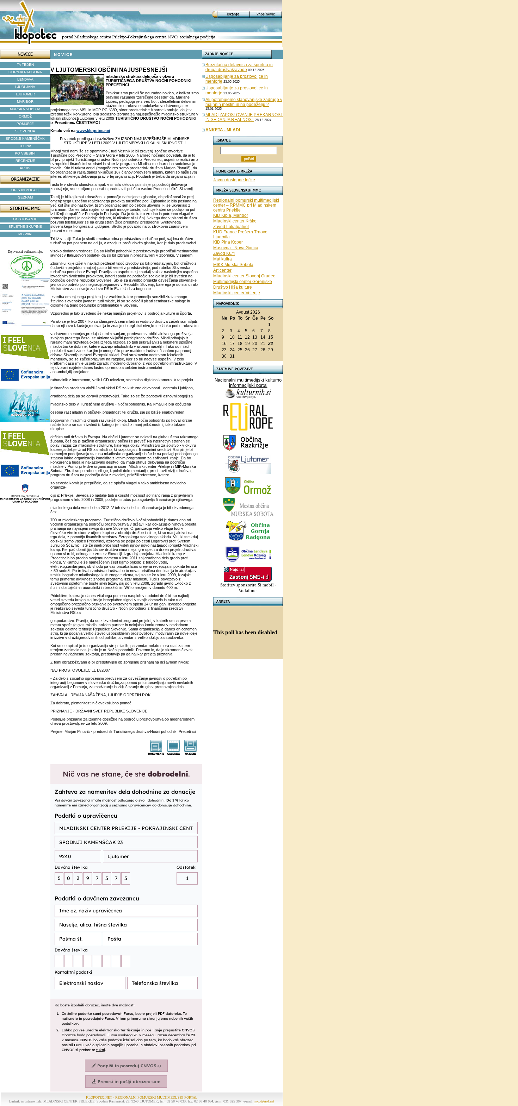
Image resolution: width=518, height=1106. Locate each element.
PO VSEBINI (25, 153)
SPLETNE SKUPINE (25, 226)
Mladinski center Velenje (236, 292)
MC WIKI (25, 234)
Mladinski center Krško (235, 221)
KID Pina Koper (228, 242)
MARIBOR (25, 101)
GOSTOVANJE (25, 219)
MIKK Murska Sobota (233, 264)
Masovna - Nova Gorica (235, 247)
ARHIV (25, 168)
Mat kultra (222, 259)
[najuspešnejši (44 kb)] (156, 753)
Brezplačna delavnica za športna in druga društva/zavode (239, 67)
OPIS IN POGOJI (25, 190)
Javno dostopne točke (234, 179)
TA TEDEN (25, 65)
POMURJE (25, 124)
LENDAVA (25, 79)
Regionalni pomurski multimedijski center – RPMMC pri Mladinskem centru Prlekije (246, 205)
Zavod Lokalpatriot (231, 226)
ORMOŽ (25, 116)
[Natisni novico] (191, 753)
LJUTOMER (25, 94)
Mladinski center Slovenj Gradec (244, 276)
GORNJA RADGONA (25, 72)
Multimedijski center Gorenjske (242, 281)
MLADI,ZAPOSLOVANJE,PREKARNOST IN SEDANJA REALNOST (244, 117)
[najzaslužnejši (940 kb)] (173, 753)
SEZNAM (25, 197)
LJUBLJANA (25, 87)
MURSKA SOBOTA (25, 109)
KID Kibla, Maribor (230, 215)
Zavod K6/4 (224, 253)
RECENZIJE (25, 161)
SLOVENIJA (25, 131)
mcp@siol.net (264, 1101)
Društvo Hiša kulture (232, 287)
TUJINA (25, 146)
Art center (222, 270)
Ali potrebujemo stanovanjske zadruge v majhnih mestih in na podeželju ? (243, 102)
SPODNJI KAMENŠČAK (25, 138)
